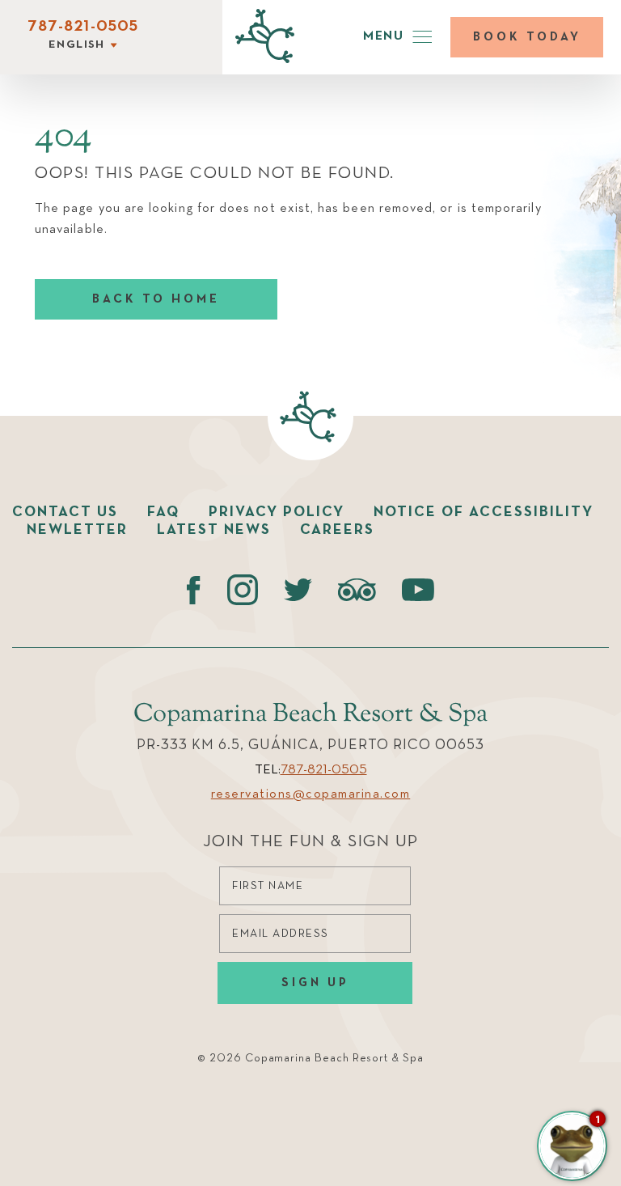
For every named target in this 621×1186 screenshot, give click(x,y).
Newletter (77, 530)
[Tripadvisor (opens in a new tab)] (357, 589)
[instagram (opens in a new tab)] (242, 589)
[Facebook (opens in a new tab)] (194, 589)
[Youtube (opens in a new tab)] (418, 589)
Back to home (156, 299)
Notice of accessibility (484, 512)
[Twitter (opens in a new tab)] (298, 589)
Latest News (214, 530)
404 (63, 136)
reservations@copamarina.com (311, 794)
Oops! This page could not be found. (215, 173)
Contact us (65, 512)
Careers (337, 530)
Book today (527, 37)
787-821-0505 (83, 26)
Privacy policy (276, 512)
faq (163, 512)
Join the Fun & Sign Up (311, 841)
